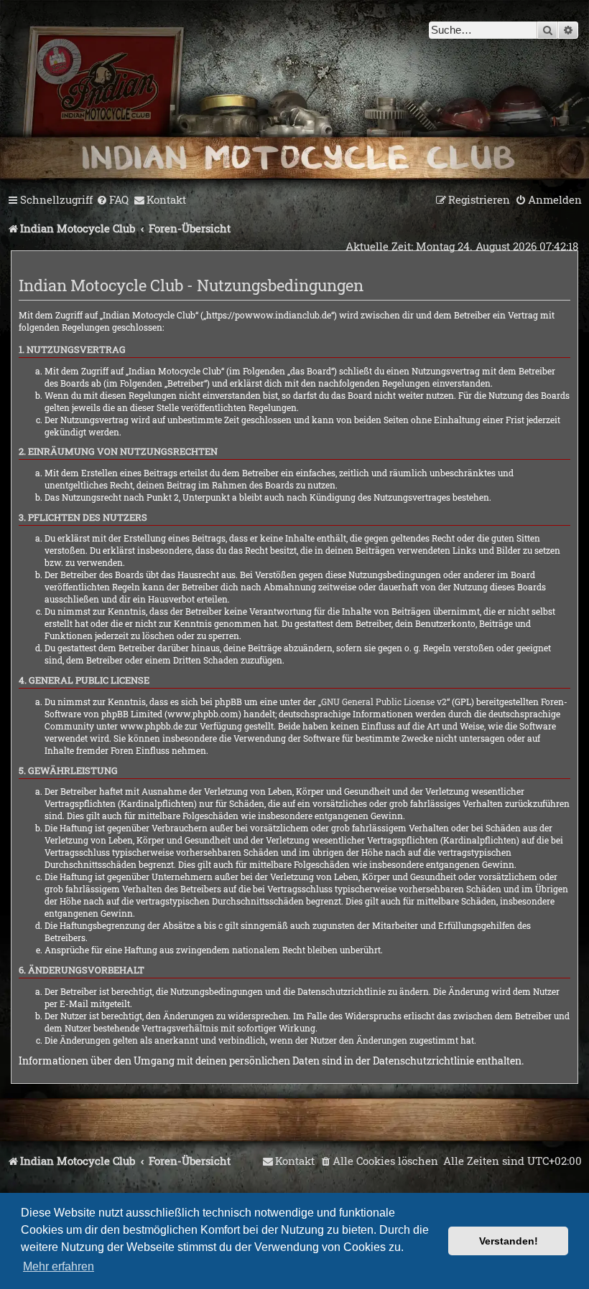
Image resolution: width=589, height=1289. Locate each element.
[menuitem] (112, 200)
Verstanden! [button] (508, 1241)
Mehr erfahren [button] (58, 1266)
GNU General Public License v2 (384, 701)
